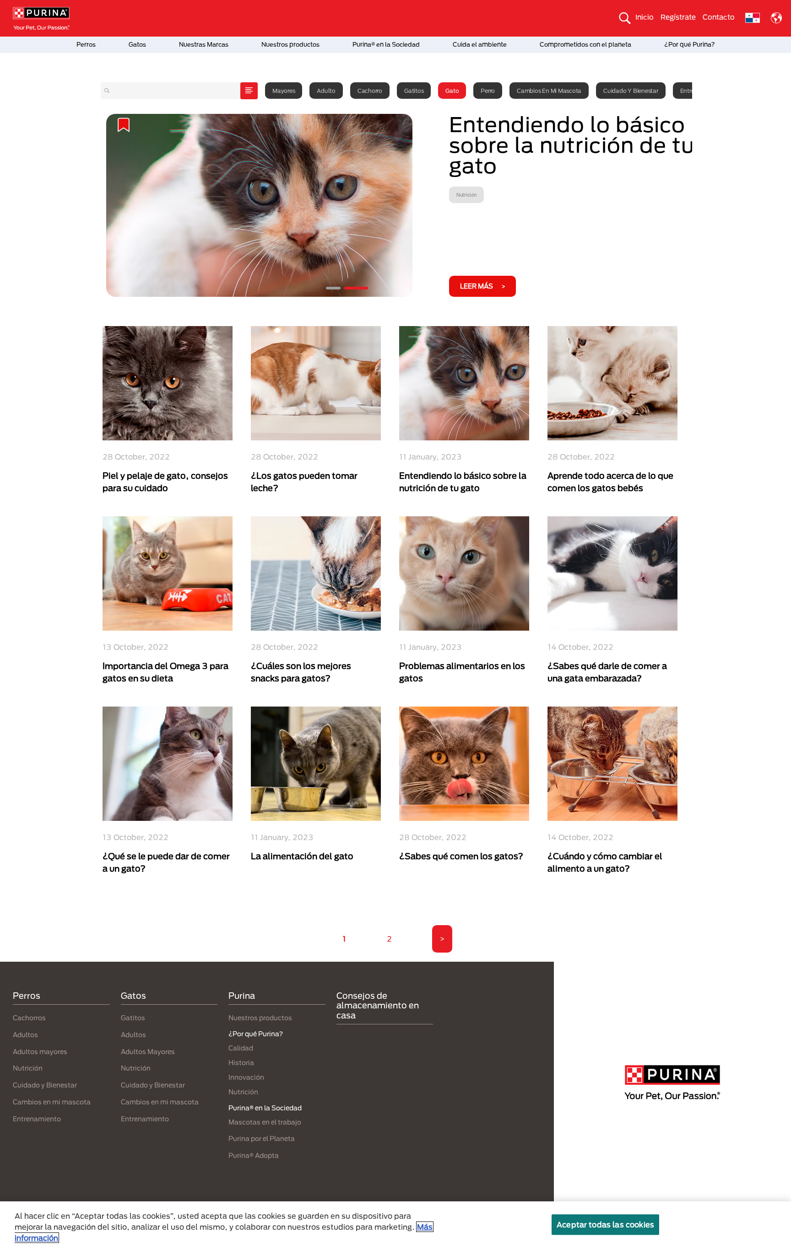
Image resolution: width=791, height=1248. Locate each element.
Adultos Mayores (148, 1051)
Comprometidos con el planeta (585, 44)
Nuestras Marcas (203, 44)
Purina (241, 996)
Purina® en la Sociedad (386, 44)
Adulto (326, 90)
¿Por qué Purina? (689, 44)
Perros (86, 44)
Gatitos (413, 90)
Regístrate (678, 17)
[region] (395, 1224)
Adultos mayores (40, 1051)
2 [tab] (356, 288)
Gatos (137, 44)
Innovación (246, 1077)
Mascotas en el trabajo (264, 1122)
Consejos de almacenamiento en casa (377, 1005)
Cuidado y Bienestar (630, 90)
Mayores (283, 90)
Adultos (25, 1035)
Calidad (240, 1048)
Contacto (719, 17)
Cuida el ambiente (480, 44)
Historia (241, 1062)
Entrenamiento (37, 1119)
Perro (488, 90)
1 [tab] (333, 288)
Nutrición (28, 1068)
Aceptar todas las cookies (605, 1224)
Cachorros (29, 1018)
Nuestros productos (290, 44)
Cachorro (370, 90)
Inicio (644, 17)
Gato (452, 90)
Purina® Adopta (253, 1155)
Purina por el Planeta (261, 1138)
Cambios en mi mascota (549, 90)
